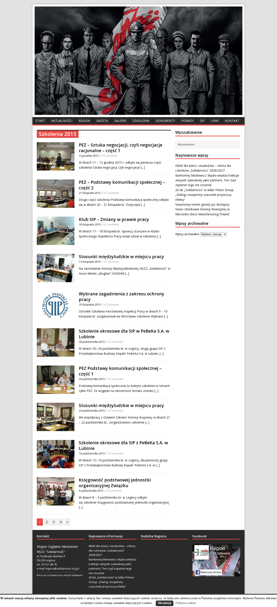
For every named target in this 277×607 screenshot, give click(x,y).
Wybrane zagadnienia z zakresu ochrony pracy (121, 296)
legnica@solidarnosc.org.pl (62, 568)
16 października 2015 (92, 453)
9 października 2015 (91, 491)
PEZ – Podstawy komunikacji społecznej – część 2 (122, 185)
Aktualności (61, 121)
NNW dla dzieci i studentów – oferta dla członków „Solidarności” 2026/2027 (112, 550)
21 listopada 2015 (90, 193)
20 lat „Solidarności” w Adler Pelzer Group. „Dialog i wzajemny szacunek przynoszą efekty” (204, 195)
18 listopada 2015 (90, 224)
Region (84, 121)
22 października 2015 (92, 410)
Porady (187, 121)
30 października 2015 (92, 342)
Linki (215, 121)
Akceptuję (164, 603)
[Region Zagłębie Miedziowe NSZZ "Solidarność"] (138, 112)
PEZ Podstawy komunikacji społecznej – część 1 (120, 371)
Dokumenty (165, 121)
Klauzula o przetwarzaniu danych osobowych (60, 575)
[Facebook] (216, 560)
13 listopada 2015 (90, 262)
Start (40, 121)
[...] (143, 167)
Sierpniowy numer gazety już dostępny (202, 204)
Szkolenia (141, 121)
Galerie (120, 121)
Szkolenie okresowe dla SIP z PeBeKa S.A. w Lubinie (123, 445)
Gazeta (102, 121)
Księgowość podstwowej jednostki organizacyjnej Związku (115, 482)
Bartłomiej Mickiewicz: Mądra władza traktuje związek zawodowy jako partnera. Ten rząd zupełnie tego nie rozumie (207, 180)
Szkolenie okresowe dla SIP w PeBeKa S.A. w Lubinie (124, 334)
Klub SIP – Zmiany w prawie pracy (114, 219)
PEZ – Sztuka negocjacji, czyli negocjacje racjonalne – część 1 (120, 147)
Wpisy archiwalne (187, 234)
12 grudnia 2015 (89, 156)
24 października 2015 (92, 379)
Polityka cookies (186, 603)
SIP (202, 121)
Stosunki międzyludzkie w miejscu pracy (121, 256)
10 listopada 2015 (90, 304)
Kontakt (232, 121)
